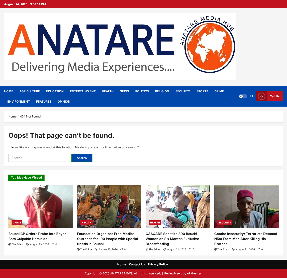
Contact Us (137, 264)
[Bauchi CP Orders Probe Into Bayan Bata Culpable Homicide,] (40, 206)
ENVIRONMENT (18, 101)
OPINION (64, 101)
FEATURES (43, 101)
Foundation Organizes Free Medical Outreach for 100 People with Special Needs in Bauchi (107, 239)
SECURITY (182, 91)
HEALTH (107, 91)
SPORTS (202, 91)
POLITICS (142, 91)
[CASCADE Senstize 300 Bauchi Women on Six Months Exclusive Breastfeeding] (178, 206)
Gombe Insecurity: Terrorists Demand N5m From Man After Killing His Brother (245, 239)
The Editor (18, 244)
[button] (251, 96)
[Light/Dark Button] (243, 96)
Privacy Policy (158, 264)
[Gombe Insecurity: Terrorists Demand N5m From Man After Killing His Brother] (246, 206)
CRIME (219, 91)
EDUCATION (55, 91)
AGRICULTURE (30, 91)
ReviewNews (173, 273)
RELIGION (162, 91)
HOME (8, 91)
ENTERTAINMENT (83, 91)
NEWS (124, 91)
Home (121, 264)
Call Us (275, 96)
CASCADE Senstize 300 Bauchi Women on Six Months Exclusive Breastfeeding (172, 239)
